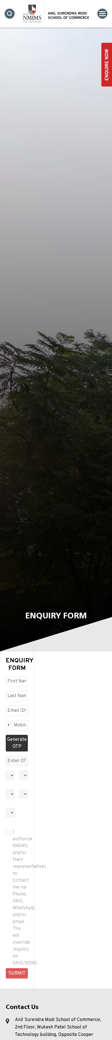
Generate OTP (17, 743)
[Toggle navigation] (102, 14)
